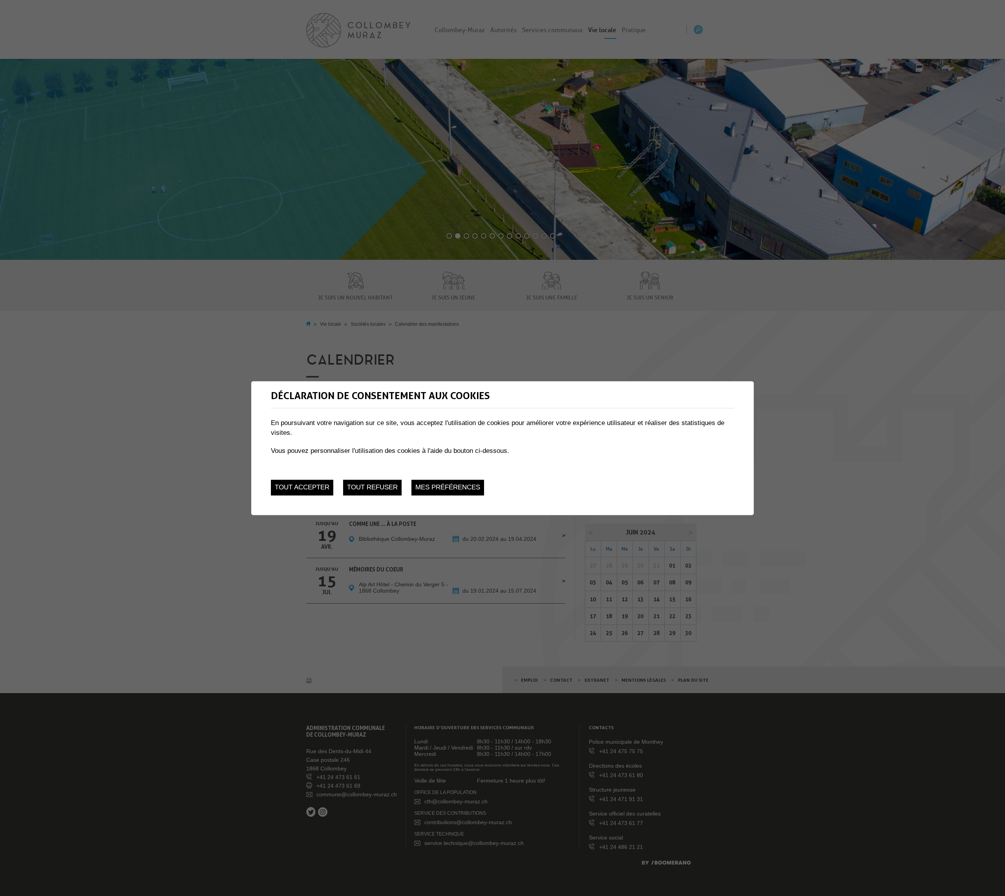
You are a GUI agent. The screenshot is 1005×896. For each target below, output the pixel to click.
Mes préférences (447, 487)
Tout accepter (302, 487)
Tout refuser (372, 487)
